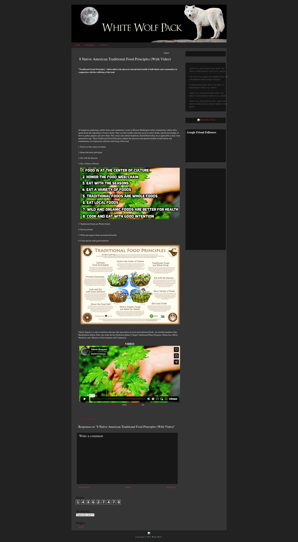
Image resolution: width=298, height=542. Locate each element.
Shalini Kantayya (134, 404)
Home (77, 45)
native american (89, 419)
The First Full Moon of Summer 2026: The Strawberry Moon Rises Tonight (208, 78)
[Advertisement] (130, 99)
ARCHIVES (103, 45)
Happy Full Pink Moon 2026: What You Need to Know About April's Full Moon (207, 94)
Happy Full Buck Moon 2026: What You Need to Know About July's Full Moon (207, 70)
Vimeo (147, 404)
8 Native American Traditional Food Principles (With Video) (125, 58)
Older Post (171, 487)
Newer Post (84, 487)
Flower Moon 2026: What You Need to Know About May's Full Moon (207, 86)
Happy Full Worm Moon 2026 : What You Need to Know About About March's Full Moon (208, 104)
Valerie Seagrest (115, 404)
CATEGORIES (90, 45)
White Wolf (157, 537)
